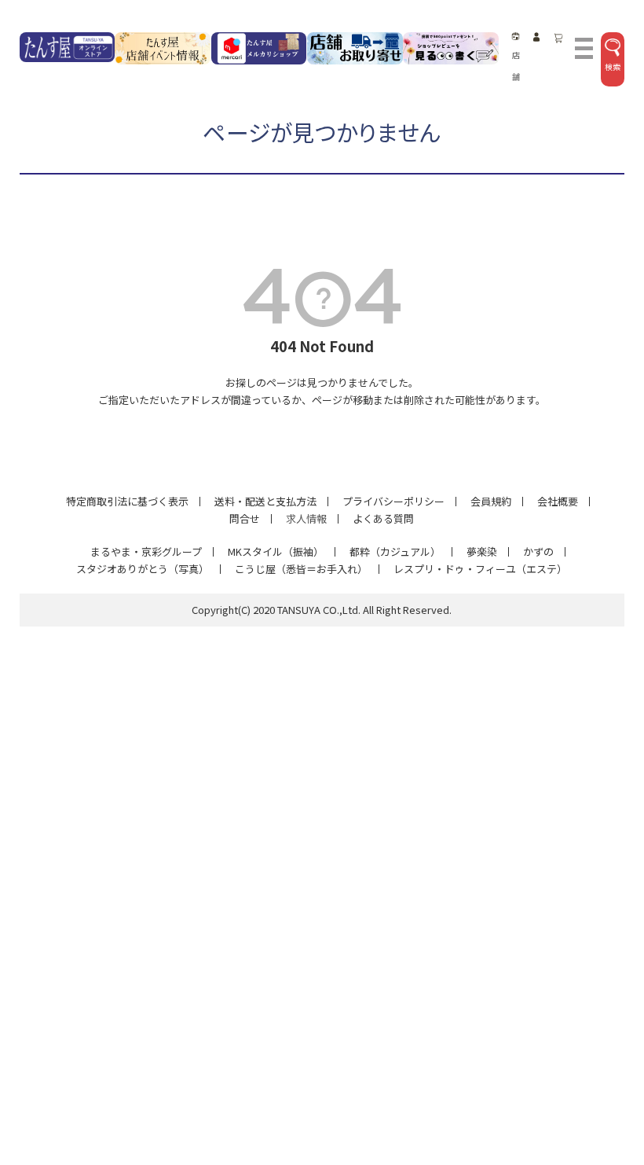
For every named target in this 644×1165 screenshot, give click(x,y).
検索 (612, 66)
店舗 (516, 66)
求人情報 (306, 518)
